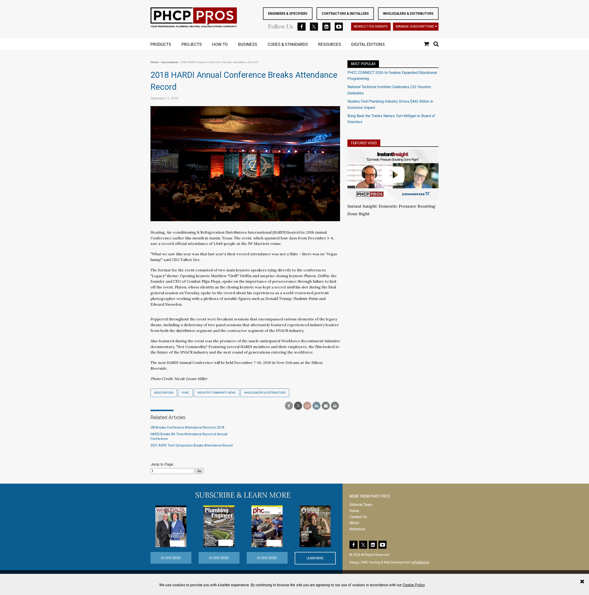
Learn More (315, 558)
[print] (335, 406)
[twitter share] (298, 406)
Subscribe (171, 557)
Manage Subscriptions (415, 26)
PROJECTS (192, 44)
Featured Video (364, 143)
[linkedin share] (316, 406)
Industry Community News (217, 392)
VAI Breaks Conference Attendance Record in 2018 (187, 427)
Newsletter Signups (371, 26)
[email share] (326, 406)
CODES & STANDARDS (288, 44)
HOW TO (220, 44)
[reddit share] (307, 406)
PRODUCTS (160, 44)
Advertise (357, 529)
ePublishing (420, 562)
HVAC (185, 392)
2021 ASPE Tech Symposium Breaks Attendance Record (191, 445)
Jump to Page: (162, 464)
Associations (169, 62)
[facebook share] (289, 406)
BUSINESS (247, 44)
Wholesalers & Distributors (408, 13)
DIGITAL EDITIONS (368, 44)
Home (154, 62)
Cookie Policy (414, 585)
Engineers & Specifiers (287, 13)
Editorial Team (360, 504)
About (354, 523)
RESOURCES (329, 44)
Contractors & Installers (345, 13)
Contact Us (358, 517)
